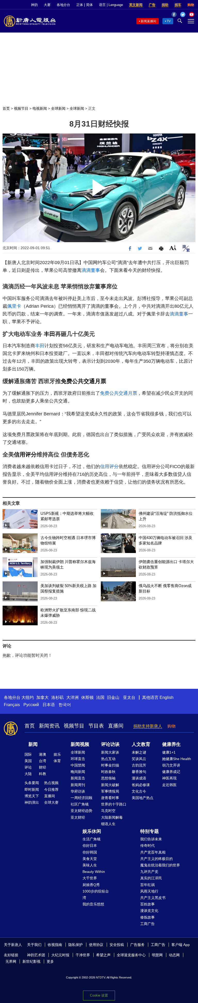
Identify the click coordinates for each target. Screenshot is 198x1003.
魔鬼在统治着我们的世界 (160, 865)
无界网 (10, 961)
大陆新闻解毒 (112, 817)
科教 (42, 774)
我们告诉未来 (151, 839)
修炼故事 (147, 917)
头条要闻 (31, 783)
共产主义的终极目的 (156, 859)
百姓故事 (147, 904)
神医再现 (169, 778)
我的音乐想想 (93, 904)
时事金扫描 (110, 765)
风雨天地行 (149, 891)
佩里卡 (14, 306)
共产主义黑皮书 (153, 898)
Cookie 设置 (99, 995)
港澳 (42, 754)
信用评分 (25, 454)
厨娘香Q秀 (91, 885)
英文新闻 (136, 5)
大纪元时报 (60, 955)
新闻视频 (80, 744)
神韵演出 (31, 802)
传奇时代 (147, 845)
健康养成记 (171, 772)
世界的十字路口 (113, 804)
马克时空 (108, 811)
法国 (100, 697)
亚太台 (129, 697)
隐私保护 (75, 945)
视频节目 (21, 108)
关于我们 (34, 945)
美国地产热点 (142, 798)
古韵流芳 (139, 765)
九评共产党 (149, 872)
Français (12, 704)
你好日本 (89, 845)
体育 (57, 761)
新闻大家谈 (110, 752)
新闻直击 (78, 778)
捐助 (165, 5)
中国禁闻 (78, 765)
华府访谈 (78, 791)
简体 (89, 5)
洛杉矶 (57, 697)
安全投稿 (117, 945)
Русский (31, 704)
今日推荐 (51, 789)
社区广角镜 (80, 804)
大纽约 (27, 697)
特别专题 (149, 831)
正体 (79, 5)
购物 (190, 5)
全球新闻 (58, 108)
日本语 (49, 704)
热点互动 (108, 759)
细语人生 (108, 824)
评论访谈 (110, 744)
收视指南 (55, 945)
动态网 (174, 955)
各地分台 (63, 5)
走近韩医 (169, 785)
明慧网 (157, 955)
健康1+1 (169, 752)
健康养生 (171, 744)
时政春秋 (108, 772)
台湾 (42, 761)
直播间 (115, 726)
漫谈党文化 (149, 911)
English (167, 697)
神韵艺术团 (36, 955)
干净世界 (83, 955)
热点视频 (51, 783)
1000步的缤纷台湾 (95, 894)
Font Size (173, 247)
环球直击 (78, 759)
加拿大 (42, 697)
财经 (42, 767)
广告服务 (137, 945)
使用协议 (96, 945)
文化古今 (139, 791)
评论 (28, 767)
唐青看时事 (110, 798)
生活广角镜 (91, 839)
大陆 (28, 774)
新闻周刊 (78, 785)
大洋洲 (72, 697)
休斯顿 (87, 697)
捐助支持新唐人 (147, 726)
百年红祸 (147, 885)
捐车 (178, 5)
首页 (6, 108)
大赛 (47, 5)
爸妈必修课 (141, 785)
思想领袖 (108, 778)
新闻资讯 (49, 726)
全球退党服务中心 (131, 955)
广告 (152, 5)
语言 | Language (111, 5)
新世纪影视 (31, 961)
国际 (28, 754)
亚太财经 (78, 817)
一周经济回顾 (81, 798)
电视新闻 (39, 108)
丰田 (49, 334)
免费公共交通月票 (83, 381)
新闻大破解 (110, 785)
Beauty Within (93, 872)
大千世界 (89, 878)
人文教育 (141, 744)
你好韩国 (89, 852)
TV (169, 21)
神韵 (34, 5)
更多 (50, 961)
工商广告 (147, 924)
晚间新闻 (78, 772)
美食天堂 (89, 859)
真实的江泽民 (151, 878)
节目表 (96, 726)
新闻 (33, 744)
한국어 (65, 704)
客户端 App (180, 945)
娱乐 (57, 754)
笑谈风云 (139, 759)
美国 (28, 761)
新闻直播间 (148, 21)
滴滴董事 (90, 270)
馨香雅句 (139, 772)
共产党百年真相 (153, 852)
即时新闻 (31, 789)
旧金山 (113, 697)
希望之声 (103, 955)
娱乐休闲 (91, 831)
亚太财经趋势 (81, 811)
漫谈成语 (139, 778)
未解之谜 (139, 752)
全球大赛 (51, 802)
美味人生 (89, 865)
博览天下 (31, 796)
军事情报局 (110, 791)
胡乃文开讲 (171, 765)
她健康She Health (176, 759)
